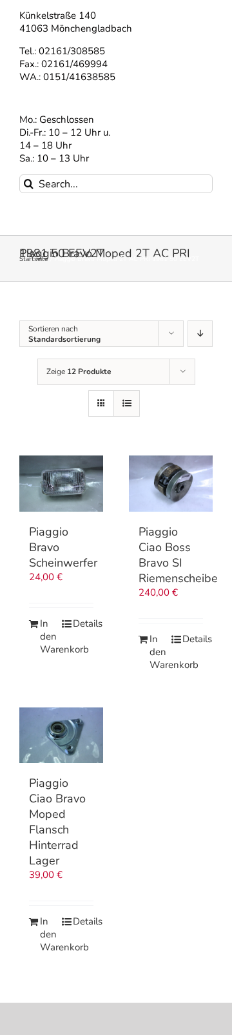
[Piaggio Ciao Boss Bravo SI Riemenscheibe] (171, 483)
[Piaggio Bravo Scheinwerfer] (61, 483)
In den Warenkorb (50, 637)
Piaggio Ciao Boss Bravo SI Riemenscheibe (178, 555)
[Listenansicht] (126, 403)
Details (83, 624)
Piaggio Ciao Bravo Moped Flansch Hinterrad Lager (57, 821)
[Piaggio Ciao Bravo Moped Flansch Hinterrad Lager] (61, 735)
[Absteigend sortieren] (200, 333)
